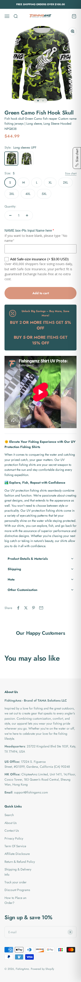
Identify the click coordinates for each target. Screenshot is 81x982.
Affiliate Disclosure (17, 853)
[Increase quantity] (27, 215)
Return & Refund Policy (19, 861)
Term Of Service (15, 846)
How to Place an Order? (15, 900)
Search (9, 815)
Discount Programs (17, 890)
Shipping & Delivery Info (17, 872)
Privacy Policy (13, 838)
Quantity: (10, 206)
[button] (40, 558)
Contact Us (11, 830)
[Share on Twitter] (26, 608)
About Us (10, 823)
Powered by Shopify (42, 969)
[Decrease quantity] (10, 215)
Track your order (15, 882)
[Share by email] (41, 608)
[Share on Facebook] (18, 608)
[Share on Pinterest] (33, 608)
